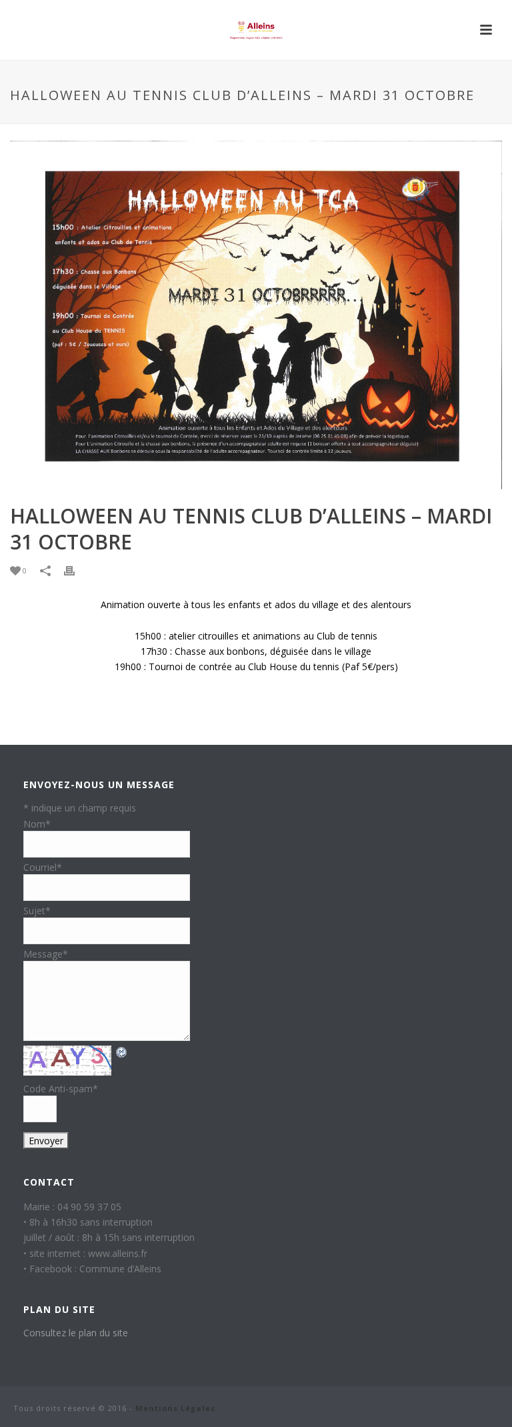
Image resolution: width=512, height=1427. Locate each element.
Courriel (42, 867)
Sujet (37, 910)
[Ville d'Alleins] (256, 30)
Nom (37, 824)
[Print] (76, 570)
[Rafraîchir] (122, 1052)
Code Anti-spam (60, 1088)
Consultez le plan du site (75, 1332)
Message (45, 954)
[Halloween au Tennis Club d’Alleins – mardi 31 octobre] (256, 315)
